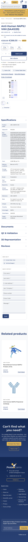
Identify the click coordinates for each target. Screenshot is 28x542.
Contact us (15, 479)
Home (2, 18)
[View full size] (3, 98)
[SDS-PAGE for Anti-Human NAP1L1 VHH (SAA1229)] (3, 103)
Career (5, 501)
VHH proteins (9, 18)
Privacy (5, 504)
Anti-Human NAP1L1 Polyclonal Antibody (13, 403)
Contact (15, 2)
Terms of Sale (7, 507)
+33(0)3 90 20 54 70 (15, 476)
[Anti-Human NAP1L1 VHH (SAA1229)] (7, 103)
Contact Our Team (14, 444)
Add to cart (19, 54)
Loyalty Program (23, 504)
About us (5, 492)
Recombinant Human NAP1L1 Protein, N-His (12, 365)
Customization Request (7, 74)
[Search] (24, 6)
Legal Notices (22, 494)
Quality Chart (17, 32)
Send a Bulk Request (20, 74)
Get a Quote (14, 58)
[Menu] (25, 2)
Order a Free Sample (6, 77)
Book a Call (14, 449)
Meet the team (7, 495)
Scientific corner (7, 498)
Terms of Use (22, 497)
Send (5, 316)
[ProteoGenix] (4, 2)
